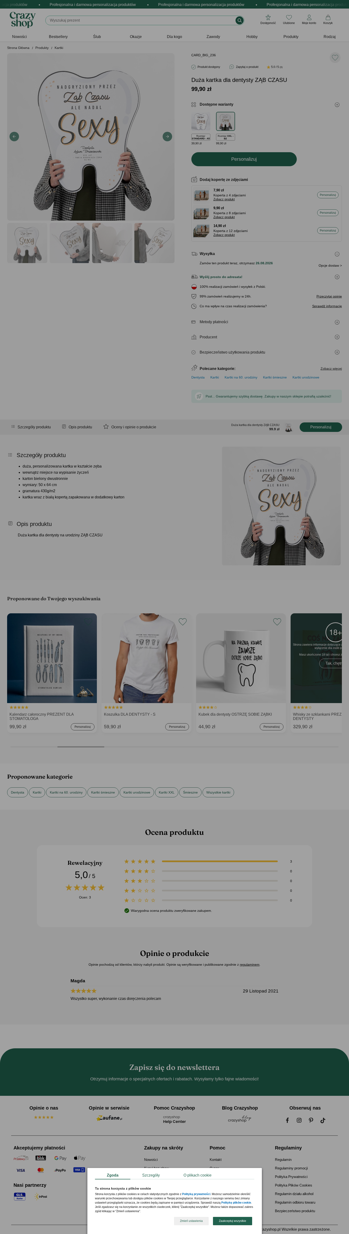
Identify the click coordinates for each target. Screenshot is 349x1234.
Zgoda (112, 1175)
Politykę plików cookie (236, 1203)
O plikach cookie (198, 1175)
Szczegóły (151, 1175)
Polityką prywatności (196, 1194)
